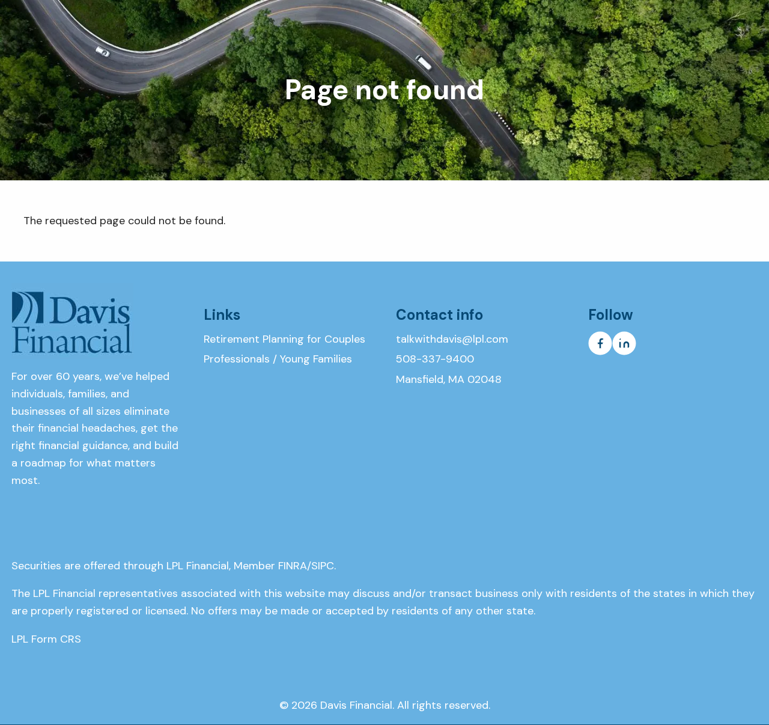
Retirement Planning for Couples (284, 339)
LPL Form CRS (46, 639)
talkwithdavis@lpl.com (452, 339)
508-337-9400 (435, 359)
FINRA (292, 565)
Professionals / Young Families (278, 359)
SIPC (322, 565)
